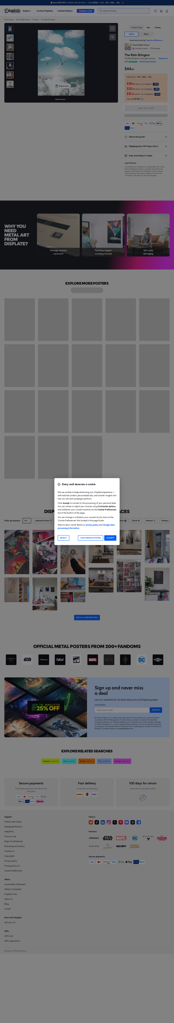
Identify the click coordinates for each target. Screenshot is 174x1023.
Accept (110, 538)
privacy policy (92, 525)
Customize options (90, 538)
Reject (63, 538)
